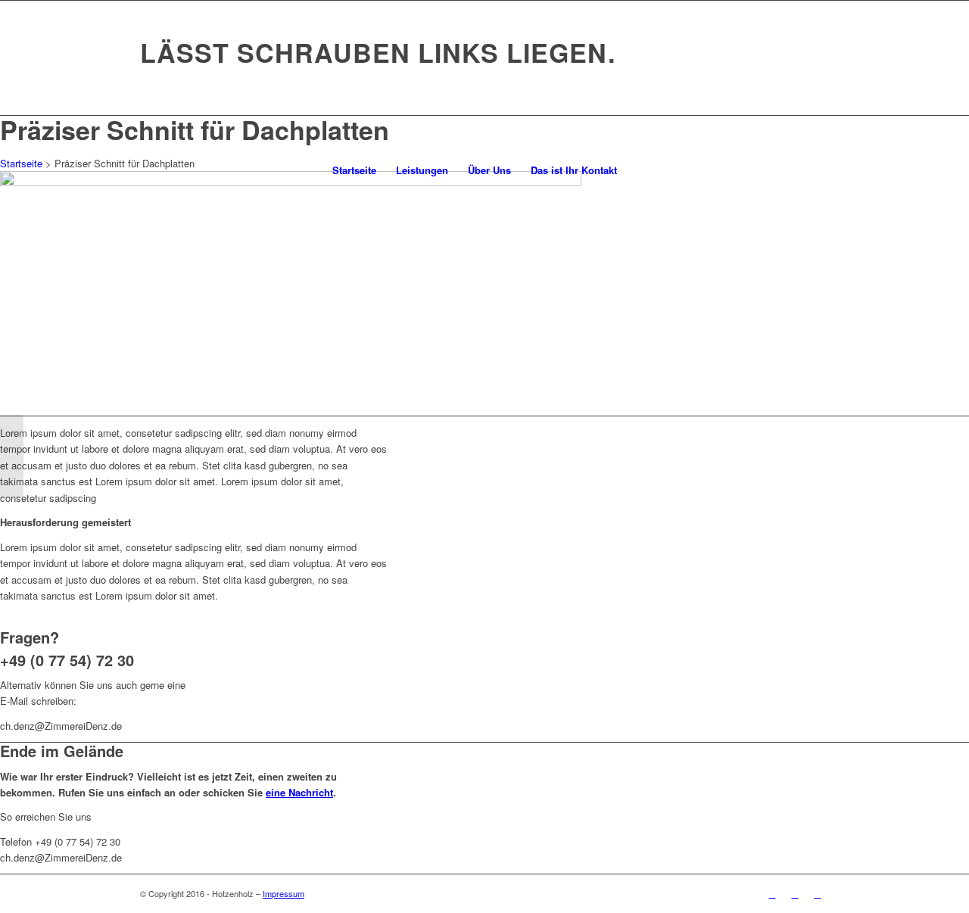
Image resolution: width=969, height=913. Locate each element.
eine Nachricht (299, 792)
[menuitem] (354, 170)
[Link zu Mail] (817, 893)
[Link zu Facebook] (772, 893)
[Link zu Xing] (795, 893)
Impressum (283, 893)
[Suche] (637, 170)
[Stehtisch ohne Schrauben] (11, 456)
